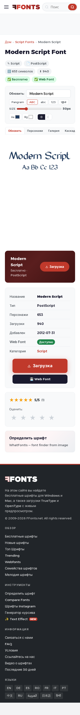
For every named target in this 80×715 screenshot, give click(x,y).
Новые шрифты (17, 543)
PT (64, 688)
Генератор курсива (20, 613)
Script (42, 351)
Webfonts (13, 562)
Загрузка (56, 267)
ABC (32, 102)
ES (28, 688)
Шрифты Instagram (20, 606)
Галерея (53, 130)
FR (46, 688)
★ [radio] (14, 417)
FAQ (8, 644)
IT (55, 688)
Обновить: (16, 93)
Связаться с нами (19, 638)
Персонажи (35, 130)
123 (53, 102)
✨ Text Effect (20, 619)
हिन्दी (58, 695)
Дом (8, 42)
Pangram (17, 102)
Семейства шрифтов (21, 568)
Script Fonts (24, 42)
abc (43, 102)
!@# (63, 102)
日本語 (46, 695)
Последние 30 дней (20, 669)
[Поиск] (72, 7)
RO (37, 688)
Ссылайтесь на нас (20, 657)
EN (9, 688)
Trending (12, 555)
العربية (32, 695)
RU (20, 695)
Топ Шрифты (14, 549)
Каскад (70, 130)
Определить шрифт (20, 593)
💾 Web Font (40, 379)
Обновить (15, 130)
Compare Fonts (17, 600)
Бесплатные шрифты (21, 536)
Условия (11, 650)
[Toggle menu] (6, 7)
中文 (10, 695)
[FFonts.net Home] (26, 7)
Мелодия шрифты (19, 575)
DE (18, 688)
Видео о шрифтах (18, 663)
